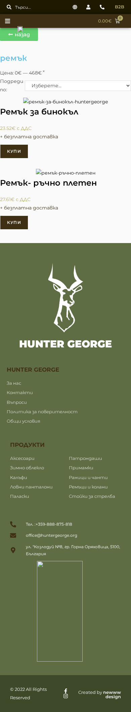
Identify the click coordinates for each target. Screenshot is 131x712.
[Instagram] (65, 696)
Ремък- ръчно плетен (48, 183)
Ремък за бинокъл (39, 111)
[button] (9, 21)
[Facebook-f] (65, 691)
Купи (14, 151)
